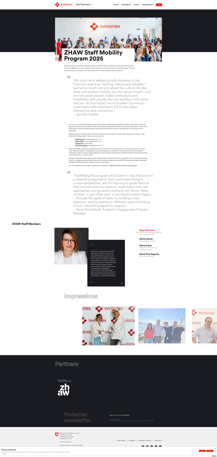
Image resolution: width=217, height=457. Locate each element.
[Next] (149, 326)
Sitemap (132, 440)
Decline (210, 450)
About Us (116, 4)
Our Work (136, 4)
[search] (159, 4)
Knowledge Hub (126, 4)
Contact (158, 440)
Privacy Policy (145, 440)
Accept (202, 450)
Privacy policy (4, 453)
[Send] (152, 420)
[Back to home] (63, 4)
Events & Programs (147, 4)
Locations (121, 440)
